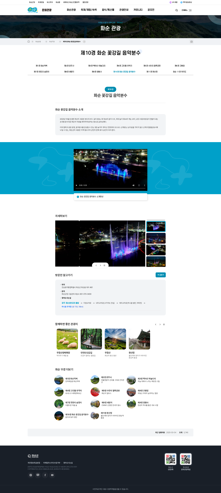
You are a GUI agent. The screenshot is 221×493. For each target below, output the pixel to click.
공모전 (151, 10)
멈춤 (104, 265)
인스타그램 (31, 475)
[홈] (31, 41)
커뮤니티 (138, 10)
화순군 (33, 456)
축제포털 (41, 2)
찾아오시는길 (68, 463)
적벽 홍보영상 (187, 2)
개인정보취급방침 (34, 463)
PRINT (191, 41)
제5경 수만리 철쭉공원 (152, 66)
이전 (96, 265)
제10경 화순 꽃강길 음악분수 (124, 72)
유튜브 (52, 475)
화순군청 (32, 2)
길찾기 (161, 275)
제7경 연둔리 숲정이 (41, 72)
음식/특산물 (108, 10)
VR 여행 (174, 2)
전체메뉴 (184, 10)
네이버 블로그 (38, 475)
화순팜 (58, 2)
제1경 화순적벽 (41, 66)
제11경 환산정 (151, 72)
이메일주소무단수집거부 (51, 463)
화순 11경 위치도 (179, 72)
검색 (176, 10)
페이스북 (45, 475)
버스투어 (50, 2)
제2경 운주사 (69, 66)
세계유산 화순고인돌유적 (71, 2)
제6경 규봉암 (180, 66)
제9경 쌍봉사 (97, 72)
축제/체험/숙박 (89, 10)
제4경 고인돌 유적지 (124, 66)
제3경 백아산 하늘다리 (96, 66)
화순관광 (71, 10)
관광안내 (123, 10)
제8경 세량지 (69, 72)
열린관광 (85, 2)
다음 (100, 265)
